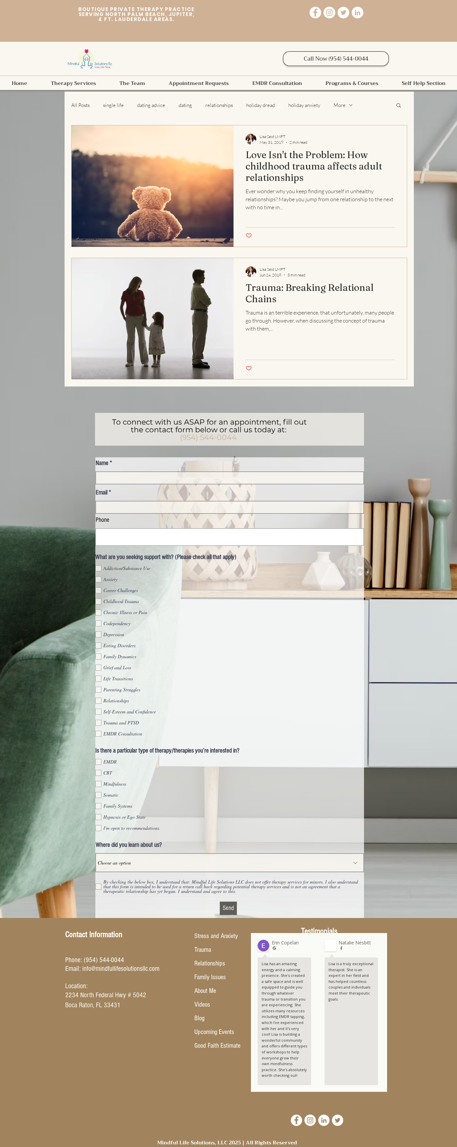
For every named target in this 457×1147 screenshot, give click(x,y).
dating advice (151, 105)
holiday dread (260, 105)
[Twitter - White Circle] (337, 1120)
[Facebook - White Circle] (296, 1120)
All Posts (80, 105)
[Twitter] (343, 12)
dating (185, 105)
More (340, 105)
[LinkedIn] (357, 12)
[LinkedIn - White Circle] (324, 1120)
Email (101, 492)
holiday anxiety (304, 105)
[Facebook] (315, 12)
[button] (73, 83)
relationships (219, 105)
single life (113, 105)
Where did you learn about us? (129, 845)
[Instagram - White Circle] (310, 1120)
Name (102, 463)
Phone (102, 520)
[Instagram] (329, 12)
